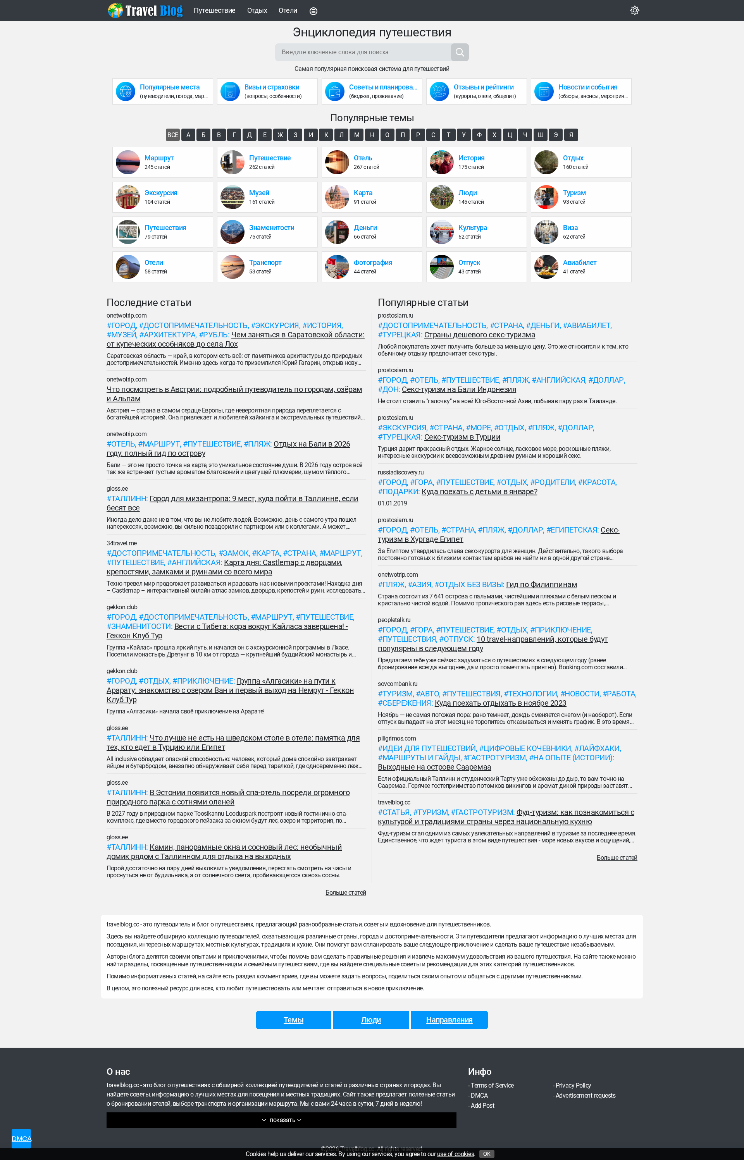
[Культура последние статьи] (444, 232)
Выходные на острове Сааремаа (434, 767)
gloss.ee (117, 488)
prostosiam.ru (395, 315)
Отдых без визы (471, 584)
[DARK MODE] (634, 10)
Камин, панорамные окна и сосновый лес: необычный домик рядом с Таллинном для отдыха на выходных (224, 851)
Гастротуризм (496, 757)
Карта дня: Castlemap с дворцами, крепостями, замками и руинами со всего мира (225, 567)
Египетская (574, 529)
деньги (545, 325)
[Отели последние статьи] (130, 267)
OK (487, 1154)
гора (424, 482)
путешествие (214, 444)
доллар (608, 380)
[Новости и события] (546, 91)
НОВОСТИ (582, 693)
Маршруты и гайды (421, 757)
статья (396, 812)
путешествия (409, 639)
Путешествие (215, 10)
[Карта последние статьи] (339, 197)
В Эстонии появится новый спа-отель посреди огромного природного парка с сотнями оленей (228, 797)
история (324, 325)
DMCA (479, 1095)
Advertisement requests (585, 1095)
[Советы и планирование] (337, 91)
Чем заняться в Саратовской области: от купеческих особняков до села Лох (236, 339)
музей (123, 334)
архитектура (170, 334)
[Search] (460, 52)
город (123, 325)
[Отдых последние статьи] (548, 162)
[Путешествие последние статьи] (234, 162)
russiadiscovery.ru (401, 472)
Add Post (482, 1105)
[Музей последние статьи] (234, 197)
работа (621, 693)
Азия (421, 584)
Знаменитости (141, 626)
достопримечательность (195, 325)
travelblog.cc (394, 802)
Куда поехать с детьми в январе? (479, 491)
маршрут (161, 444)
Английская (196, 562)
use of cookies (455, 1154)
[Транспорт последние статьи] (234, 267)
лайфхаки (599, 748)
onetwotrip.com (126, 315)
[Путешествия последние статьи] (130, 232)
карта (268, 553)
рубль (215, 334)
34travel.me (122, 543)
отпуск (458, 639)
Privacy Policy (573, 1085)
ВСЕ (172, 135)
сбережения (406, 703)
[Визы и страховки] (232, 91)
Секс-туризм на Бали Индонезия (459, 389)
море (480, 427)
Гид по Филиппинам (541, 584)
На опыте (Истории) (572, 757)
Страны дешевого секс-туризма (480, 334)
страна (301, 553)
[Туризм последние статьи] (548, 197)
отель (123, 444)
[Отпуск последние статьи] (444, 267)
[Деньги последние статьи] (339, 232)
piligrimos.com (397, 738)
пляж (259, 444)
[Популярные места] (128, 91)
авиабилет (588, 325)
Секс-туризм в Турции (462, 437)
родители (555, 482)
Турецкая (401, 334)
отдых (156, 681)
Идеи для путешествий (429, 748)
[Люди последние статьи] (444, 197)
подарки (400, 491)
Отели (288, 10)
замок (236, 553)
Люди (371, 1019)
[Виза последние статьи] (548, 232)
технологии (532, 693)
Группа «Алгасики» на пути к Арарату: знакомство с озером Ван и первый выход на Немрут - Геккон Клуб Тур (230, 690)
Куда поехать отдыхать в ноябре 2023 (501, 703)
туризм (397, 693)
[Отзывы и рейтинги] (442, 91)
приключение (205, 681)
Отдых (257, 10)
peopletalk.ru (394, 620)
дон (390, 389)
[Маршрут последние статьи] (130, 162)
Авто (429, 693)
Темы (293, 1019)
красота (599, 482)
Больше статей (346, 892)
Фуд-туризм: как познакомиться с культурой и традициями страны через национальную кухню (506, 817)
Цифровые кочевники (527, 748)
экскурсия (277, 325)
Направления (449, 1019)
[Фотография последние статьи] (339, 267)
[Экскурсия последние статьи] (130, 197)
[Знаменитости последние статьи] (234, 232)
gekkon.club (122, 607)
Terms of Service (492, 1085)
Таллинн (128, 498)
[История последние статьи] (444, 162)
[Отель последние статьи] (339, 162)
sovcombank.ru (398, 683)
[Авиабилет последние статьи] (548, 267)
